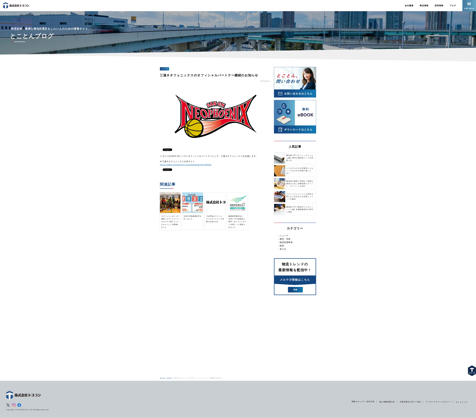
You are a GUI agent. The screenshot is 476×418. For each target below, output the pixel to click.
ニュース (284, 236)
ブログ (169, 378)
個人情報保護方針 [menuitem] (387, 402)
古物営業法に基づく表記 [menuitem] (410, 402)
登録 (295, 290)
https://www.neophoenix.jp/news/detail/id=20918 (185, 165)
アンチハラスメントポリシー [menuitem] (438, 402)
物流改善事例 (286, 242)
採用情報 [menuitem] (439, 5)
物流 (282, 246)
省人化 (283, 249)
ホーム (162, 378)
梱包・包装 (285, 239)
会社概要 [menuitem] (409, 5)
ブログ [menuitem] (453, 5)
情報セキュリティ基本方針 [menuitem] (363, 401)
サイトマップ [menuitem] (461, 402)
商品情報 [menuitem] (424, 5)
